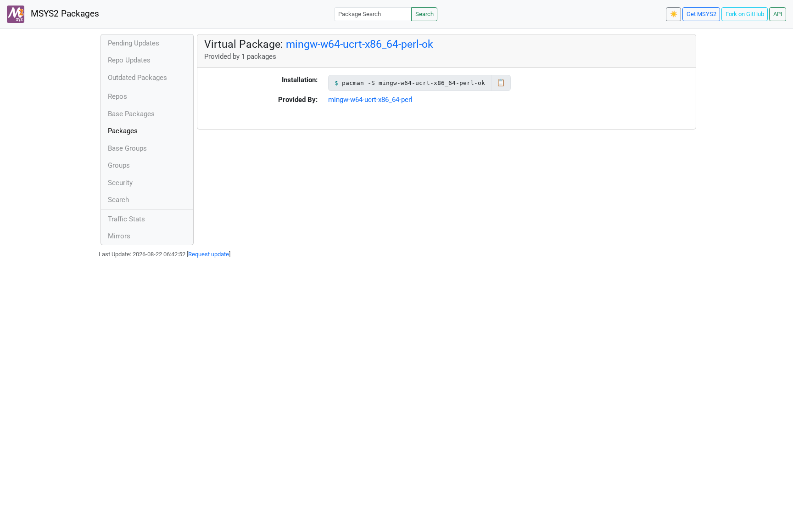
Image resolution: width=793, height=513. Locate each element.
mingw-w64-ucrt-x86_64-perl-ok (359, 44)
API (777, 14)
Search (424, 14)
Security (120, 183)
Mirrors (119, 236)
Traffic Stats (126, 219)
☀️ (673, 14)
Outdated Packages (137, 77)
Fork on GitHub (745, 14)
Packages (123, 131)
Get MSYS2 (701, 14)
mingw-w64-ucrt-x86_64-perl (370, 100)
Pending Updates (133, 43)
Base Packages (131, 114)
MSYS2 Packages (63, 14)
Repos (117, 96)
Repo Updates (129, 60)
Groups (119, 165)
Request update (208, 254)
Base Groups (127, 148)
